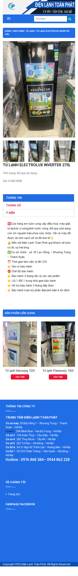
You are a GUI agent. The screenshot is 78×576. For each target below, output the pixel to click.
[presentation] (5, 350)
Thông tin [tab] (14, 198)
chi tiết (20, 377)
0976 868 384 (32, 459)
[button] (8, 18)
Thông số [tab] (13, 205)
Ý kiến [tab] (10, 213)
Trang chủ (14, 494)
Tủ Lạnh (30, 31)
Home (8, 31)
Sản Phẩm (18, 31)
